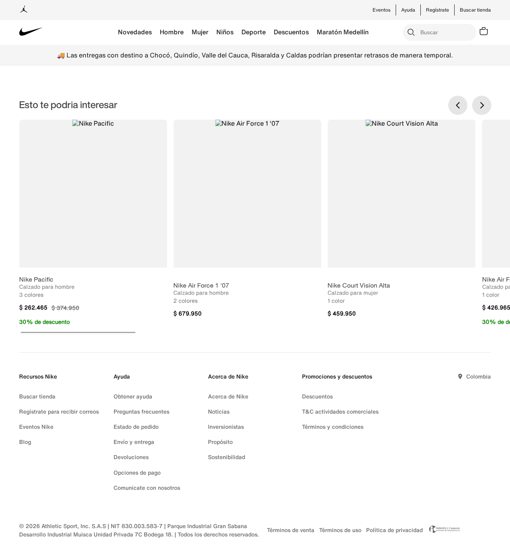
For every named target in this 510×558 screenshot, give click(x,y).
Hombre (172, 32)
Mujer (200, 32)
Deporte (253, 32)
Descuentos (291, 32)
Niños (224, 32)
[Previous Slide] (457, 105)
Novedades (135, 32)
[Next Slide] (481, 105)
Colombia (478, 376)
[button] (78, 332)
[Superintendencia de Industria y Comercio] (442, 530)
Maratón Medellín (343, 32)
